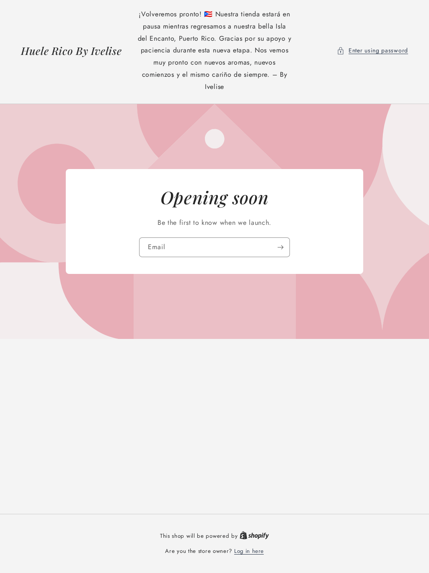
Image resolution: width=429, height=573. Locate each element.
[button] (372, 50)
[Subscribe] (280, 247)
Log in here (249, 551)
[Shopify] (254, 536)
